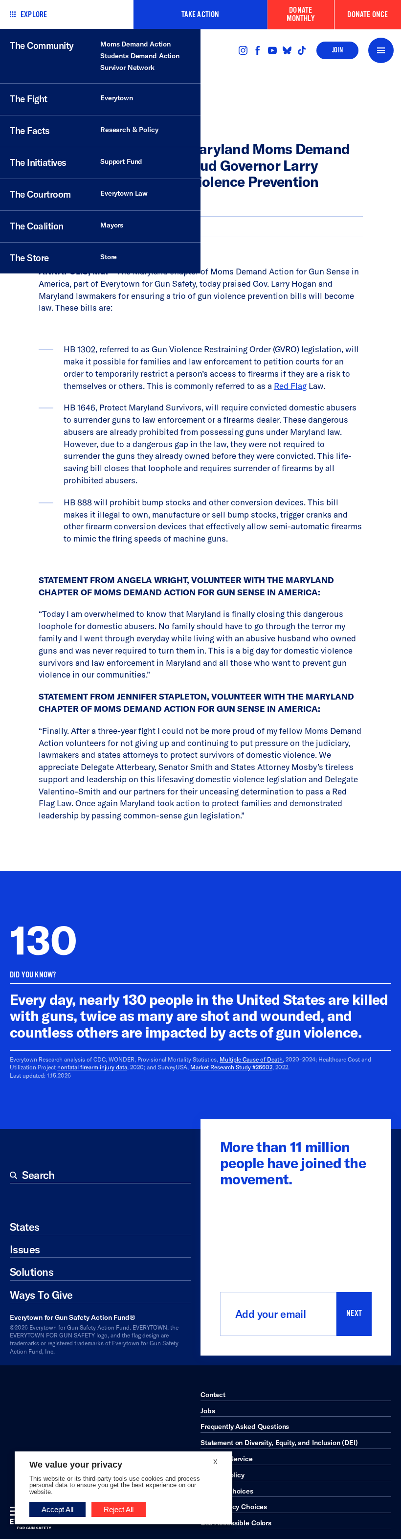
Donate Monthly (301, 14)
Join (337, 50)
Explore (34, 14)
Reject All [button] (119, 1509)
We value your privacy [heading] (75, 1465)
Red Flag (290, 386)
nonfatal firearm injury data (92, 1067)
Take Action (200, 14)
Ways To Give (41, 1295)
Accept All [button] (57, 1509)
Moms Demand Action (135, 44)
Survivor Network (127, 67)
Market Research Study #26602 (231, 1067)
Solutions (31, 1272)
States (25, 1227)
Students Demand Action (139, 55)
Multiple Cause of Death (251, 1059)
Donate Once (367, 14)
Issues (25, 1249)
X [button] (215, 1462)
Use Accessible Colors (235, 1522)
